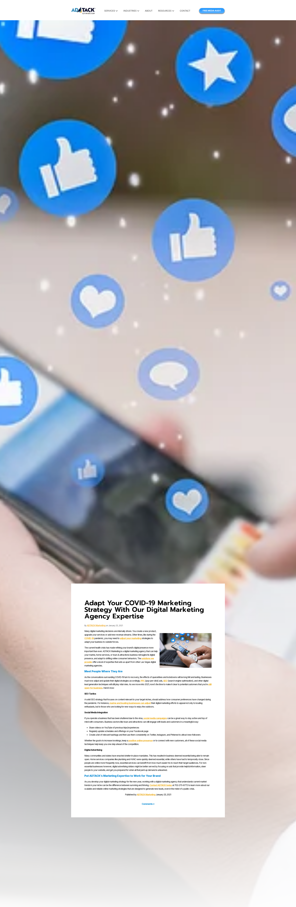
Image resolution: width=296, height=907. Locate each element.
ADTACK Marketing (96, 625)
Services (110, 10)
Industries (130, 10)
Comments (147, 804)
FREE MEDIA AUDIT (212, 10)
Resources (165, 10)
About (149, 10)
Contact (185, 10)
